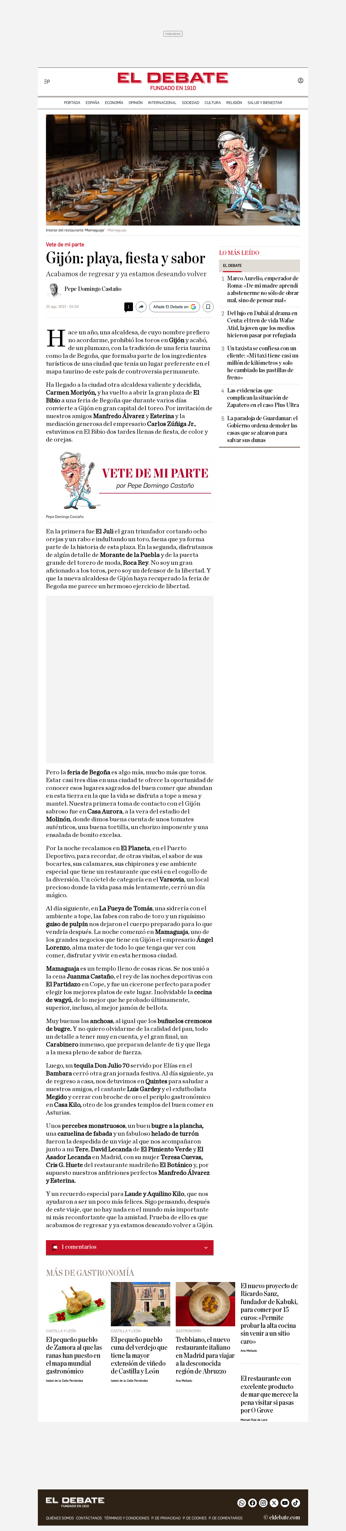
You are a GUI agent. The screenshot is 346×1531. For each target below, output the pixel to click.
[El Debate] (173, 77)
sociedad (190, 102)
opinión (136, 102)
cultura (213, 102)
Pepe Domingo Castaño (92, 289)
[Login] (300, 81)
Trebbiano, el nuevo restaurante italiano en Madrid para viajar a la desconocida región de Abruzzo (205, 1355)
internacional (162, 102)
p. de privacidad (166, 1518)
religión (234, 102)
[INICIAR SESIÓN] (300, 81)
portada (72, 102)
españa (92, 102)
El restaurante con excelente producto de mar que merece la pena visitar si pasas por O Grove (269, 1394)
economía (114, 102)
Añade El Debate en (170, 306)
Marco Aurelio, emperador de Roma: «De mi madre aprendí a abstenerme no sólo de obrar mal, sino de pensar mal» (263, 289)
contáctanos (89, 1518)
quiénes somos (60, 1518)
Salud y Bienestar (265, 102)
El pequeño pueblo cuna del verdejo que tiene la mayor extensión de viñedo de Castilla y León (139, 1355)
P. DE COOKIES (195, 1518)
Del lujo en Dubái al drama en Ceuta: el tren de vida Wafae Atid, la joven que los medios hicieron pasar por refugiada (262, 324)
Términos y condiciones (126, 1518)
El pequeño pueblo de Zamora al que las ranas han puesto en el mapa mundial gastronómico (74, 1355)
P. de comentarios (225, 1518)
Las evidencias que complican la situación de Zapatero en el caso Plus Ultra (263, 397)
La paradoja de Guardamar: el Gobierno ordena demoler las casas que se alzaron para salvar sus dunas (262, 429)
